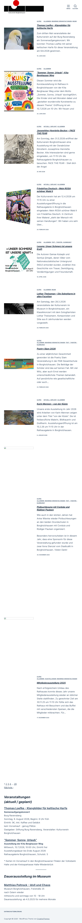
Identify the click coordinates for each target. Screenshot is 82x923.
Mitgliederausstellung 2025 (51, 683)
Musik (74, 21)
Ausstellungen (50, 679)
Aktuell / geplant (50, 126)
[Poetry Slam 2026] (19, 364)
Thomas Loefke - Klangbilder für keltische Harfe (35, 808)
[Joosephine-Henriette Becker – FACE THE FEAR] (19, 149)
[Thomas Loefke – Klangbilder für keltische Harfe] (19, 39)
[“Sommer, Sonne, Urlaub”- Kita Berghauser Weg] (19, 91)
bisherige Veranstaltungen (62, 21)
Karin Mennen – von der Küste (52, 404)
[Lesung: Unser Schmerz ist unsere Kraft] (19, 259)
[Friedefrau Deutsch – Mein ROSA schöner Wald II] (19, 207)
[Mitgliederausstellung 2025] (19, 697)
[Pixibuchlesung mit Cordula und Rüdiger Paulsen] (19, 527)
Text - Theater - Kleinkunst (62, 242)
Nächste (8, 787)
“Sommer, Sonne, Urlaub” (20, 840)
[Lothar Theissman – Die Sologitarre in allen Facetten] (19, 308)
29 (15, 784)
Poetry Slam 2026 (46, 348)
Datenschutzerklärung (13, 911)
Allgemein (47, 21)
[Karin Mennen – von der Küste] (19, 417)
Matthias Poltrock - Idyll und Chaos (27, 885)
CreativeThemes (43, 919)
